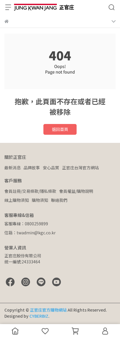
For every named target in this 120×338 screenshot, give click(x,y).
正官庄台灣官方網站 (80, 167)
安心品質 (51, 167)
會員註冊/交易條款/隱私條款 (30, 191)
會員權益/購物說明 (76, 191)
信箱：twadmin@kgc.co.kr (30, 232)
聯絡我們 (59, 200)
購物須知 (40, 200)
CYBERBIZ (38, 316)
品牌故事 (32, 167)
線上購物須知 (16, 200)
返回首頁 (60, 129)
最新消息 (12, 167)
